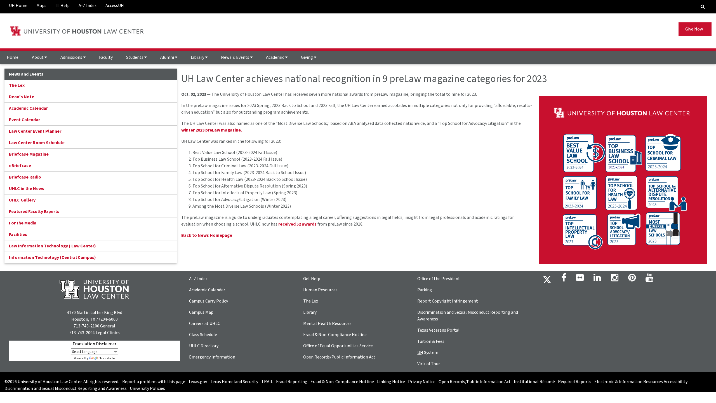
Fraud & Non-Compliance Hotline (335, 335)
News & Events (235, 57)
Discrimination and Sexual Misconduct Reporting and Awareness (65, 388)
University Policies (147, 388)
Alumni (167, 57)
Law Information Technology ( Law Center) (52, 246)
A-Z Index (87, 6)
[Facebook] (564, 279)
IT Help (62, 6)
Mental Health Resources (327, 323)
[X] (547, 279)
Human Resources (320, 290)
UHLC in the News (26, 189)
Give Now (695, 29)
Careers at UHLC (204, 323)
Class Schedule (203, 335)
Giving (307, 57)
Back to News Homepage (206, 235)
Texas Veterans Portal (438, 330)
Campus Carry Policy (208, 301)
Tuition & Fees (430, 341)
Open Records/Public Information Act (339, 357)
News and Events (26, 74)
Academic (275, 57)
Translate (107, 358)
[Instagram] (614, 279)
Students (135, 57)
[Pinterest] (632, 279)
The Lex (17, 85)
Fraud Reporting (291, 382)
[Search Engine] (703, 6)
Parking (424, 290)
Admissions (71, 57)
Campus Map (201, 312)
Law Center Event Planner (35, 131)
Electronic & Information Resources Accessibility (640, 382)
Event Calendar (24, 120)
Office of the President (438, 279)
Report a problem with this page (153, 382)
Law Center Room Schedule (37, 143)
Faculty (106, 57)
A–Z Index (198, 279)
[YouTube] (649, 279)
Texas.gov (197, 382)
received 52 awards (297, 224)
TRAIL (267, 382)
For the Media (22, 223)
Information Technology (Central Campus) (52, 257)
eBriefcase (20, 166)
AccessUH (114, 6)
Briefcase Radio (25, 177)
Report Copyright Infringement (447, 301)
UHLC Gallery (22, 200)
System (427, 353)
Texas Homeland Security (234, 382)
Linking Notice (391, 382)
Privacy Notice (421, 382)
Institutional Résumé (534, 382)
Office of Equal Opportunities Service (338, 346)
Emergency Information (212, 357)
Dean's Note (21, 97)
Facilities (18, 234)
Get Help (311, 279)
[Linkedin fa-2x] (597, 279)
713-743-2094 (82, 333)
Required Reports (574, 382)
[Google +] (580, 279)
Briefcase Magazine (29, 154)
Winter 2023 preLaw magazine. (211, 130)
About (38, 57)
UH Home (18, 6)
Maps (41, 6)
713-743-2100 (86, 326)
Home (12, 57)
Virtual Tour (428, 364)
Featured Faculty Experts (34, 211)
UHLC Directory (203, 346)
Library (198, 57)
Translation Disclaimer (94, 344)
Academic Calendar (28, 108)
